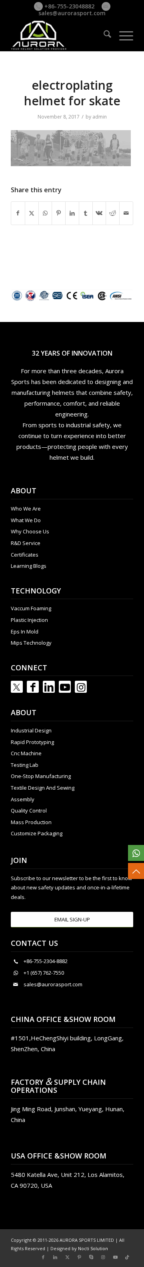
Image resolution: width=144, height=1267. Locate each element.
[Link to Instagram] (81, 687)
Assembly (22, 799)
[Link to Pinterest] (79, 1257)
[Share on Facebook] (18, 213)
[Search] (103, 35)
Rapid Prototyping (32, 742)
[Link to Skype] (91, 1257)
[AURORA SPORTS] (60, 35)
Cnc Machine (26, 753)
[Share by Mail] (126, 213)
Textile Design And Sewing (42, 787)
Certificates (24, 554)
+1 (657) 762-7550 (44, 972)
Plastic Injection (29, 619)
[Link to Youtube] (65, 687)
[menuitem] (103, 35)
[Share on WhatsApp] (45, 213)
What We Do (26, 520)
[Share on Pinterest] (58, 213)
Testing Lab (24, 764)
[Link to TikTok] (127, 1257)
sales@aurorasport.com (72, 13)
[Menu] (122, 35)
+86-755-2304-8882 (46, 961)
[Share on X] (31, 213)
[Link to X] (67, 1257)
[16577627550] (136, 853)
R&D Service (25, 543)
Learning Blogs (28, 565)
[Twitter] (17, 687)
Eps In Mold (24, 631)
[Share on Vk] (99, 213)
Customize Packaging (36, 833)
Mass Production (31, 822)
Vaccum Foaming (31, 608)
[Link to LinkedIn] (49, 687)
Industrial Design (31, 730)
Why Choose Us (30, 531)
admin (99, 116)
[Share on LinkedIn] (72, 213)
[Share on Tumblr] (85, 213)
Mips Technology (31, 642)
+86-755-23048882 (68, 6)
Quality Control (29, 810)
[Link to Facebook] (33, 687)
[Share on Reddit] (112, 213)
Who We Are (26, 508)
